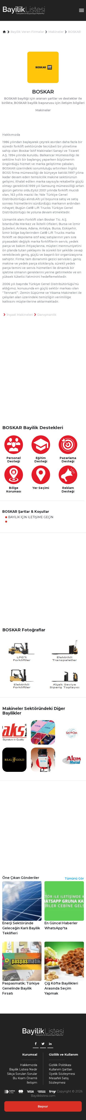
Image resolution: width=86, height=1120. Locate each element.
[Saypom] (71, 732)
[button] (4, 32)
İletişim (32, 1082)
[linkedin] (50, 1044)
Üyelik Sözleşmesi (62, 1074)
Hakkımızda (28, 1065)
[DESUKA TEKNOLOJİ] (43, 759)
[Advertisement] (43, 378)
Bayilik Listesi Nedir (23, 1069)
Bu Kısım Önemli (25, 1078)
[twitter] (43, 1044)
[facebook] (36, 1044)
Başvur (43, 1106)
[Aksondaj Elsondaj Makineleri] (14, 732)
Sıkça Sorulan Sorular (22, 1074)
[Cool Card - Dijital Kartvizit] (43, 732)
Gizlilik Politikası (60, 1065)
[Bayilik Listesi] (24, 10)
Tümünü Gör (74, 878)
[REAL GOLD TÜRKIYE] (14, 759)
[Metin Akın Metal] (71, 759)
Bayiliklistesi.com (43, 1096)
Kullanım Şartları (60, 1069)
